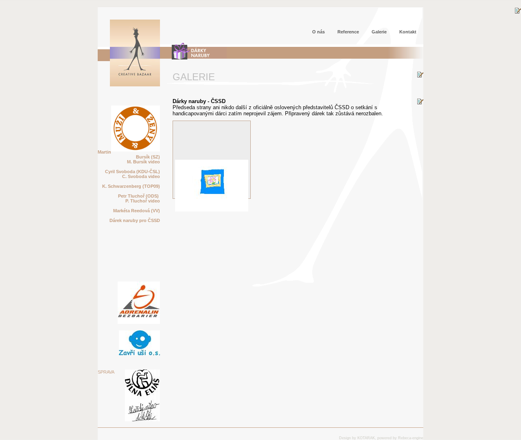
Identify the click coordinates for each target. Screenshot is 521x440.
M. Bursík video (143, 161)
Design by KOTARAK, (357, 438)
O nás (318, 31)
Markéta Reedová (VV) (136, 210)
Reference (348, 31)
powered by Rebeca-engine (400, 438)
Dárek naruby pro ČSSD (134, 220)
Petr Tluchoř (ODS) (139, 196)
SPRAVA (106, 372)
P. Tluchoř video (142, 200)
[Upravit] (517, 12)
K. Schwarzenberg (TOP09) (131, 186)
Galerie (379, 31)
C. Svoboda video (141, 176)
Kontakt (407, 31)
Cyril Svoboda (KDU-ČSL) (132, 171)
